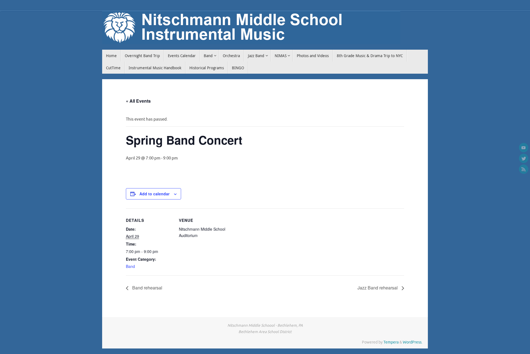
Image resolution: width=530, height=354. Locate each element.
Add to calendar (154, 193)
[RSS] (523, 169)
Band (130, 266)
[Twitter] (523, 158)
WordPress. (412, 342)
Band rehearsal (146, 287)
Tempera (391, 342)
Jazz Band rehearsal (378, 287)
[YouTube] (523, 147)
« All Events (138, 101)
